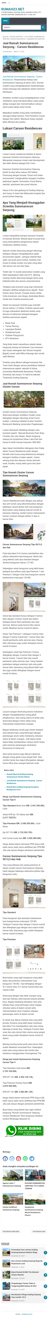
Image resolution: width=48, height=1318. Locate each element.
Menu (5, 21)
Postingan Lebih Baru (11, 1231)
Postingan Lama (39, 1231)
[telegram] (31, 1158)
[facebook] (5, 1158)
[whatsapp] (25, 1158)
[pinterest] (18, 1158)
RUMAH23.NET (12, 9)
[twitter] (11, 1158)
